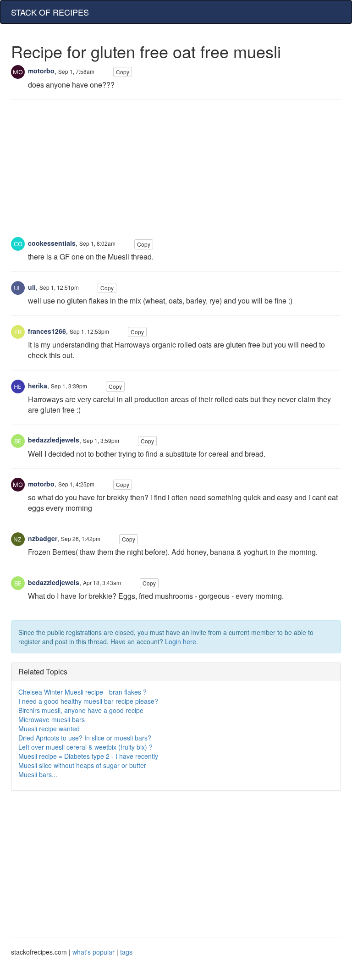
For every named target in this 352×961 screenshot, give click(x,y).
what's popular (93, 951)
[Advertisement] (176, 173)
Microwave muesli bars (51, 719)
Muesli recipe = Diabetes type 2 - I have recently (88, 756)
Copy (122, 72)
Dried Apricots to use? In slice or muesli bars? (84, 737)
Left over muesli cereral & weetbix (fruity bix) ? (85, 746)
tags (126, 951)
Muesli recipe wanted (49, 728)
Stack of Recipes (50, 12)
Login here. (181, 641)
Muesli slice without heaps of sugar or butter (82, 765)
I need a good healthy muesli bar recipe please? (88, 701)
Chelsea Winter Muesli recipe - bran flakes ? (82, 691)
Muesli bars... (37, 774)
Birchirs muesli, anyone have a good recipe (80, 710)
